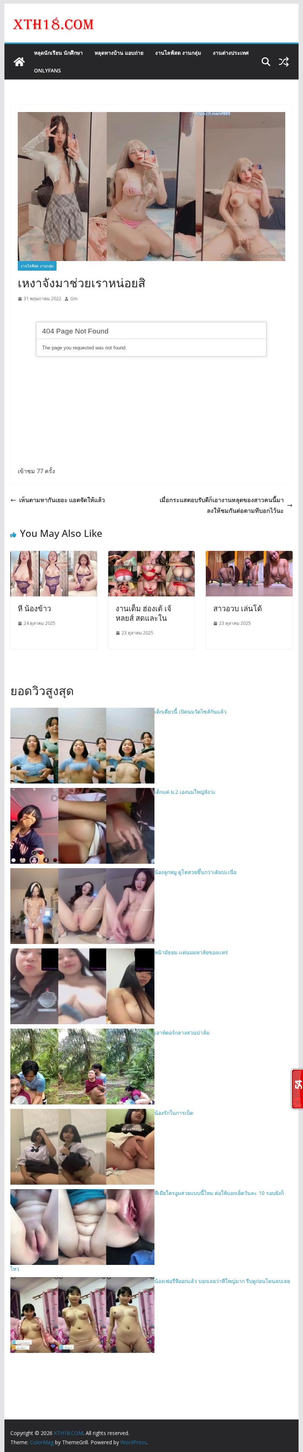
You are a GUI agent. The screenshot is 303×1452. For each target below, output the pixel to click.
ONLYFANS (47, 70)
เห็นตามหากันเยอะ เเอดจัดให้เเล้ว (62, 500)
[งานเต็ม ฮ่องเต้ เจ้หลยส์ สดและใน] (151, 556)
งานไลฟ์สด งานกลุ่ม (178, 52)
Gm (74, 298)
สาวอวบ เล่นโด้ (237, 608)
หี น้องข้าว (34, 608)
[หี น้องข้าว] (53, 556)
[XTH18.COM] (19, 62)
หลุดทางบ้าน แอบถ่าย (119, 52)
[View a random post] (284, 62)
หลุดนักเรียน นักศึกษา (58, 52)
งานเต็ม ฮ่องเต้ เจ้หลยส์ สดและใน (143, 613)
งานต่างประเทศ (231, 52)
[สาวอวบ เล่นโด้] (249, 556)
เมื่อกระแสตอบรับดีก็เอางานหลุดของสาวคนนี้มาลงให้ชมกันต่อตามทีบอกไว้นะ (222, 505)
